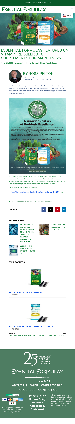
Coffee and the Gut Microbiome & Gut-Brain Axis (58, 227)
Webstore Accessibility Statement (13, 411)
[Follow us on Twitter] (40, 382)
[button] (44, 209)
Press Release (51, 63)
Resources (26, 390)
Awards (18, 63)
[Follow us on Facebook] (47, 382)
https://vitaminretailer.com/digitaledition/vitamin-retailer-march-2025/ (35, 192)
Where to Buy (52, 385)
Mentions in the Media (31, 63)
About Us (19, 385)
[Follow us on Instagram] (45, 382)
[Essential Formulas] (24, 9)
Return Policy (37, 399)
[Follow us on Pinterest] (50, 382)
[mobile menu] (72, 9)
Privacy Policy (37, 395)
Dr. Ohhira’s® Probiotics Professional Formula (31, 327)
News (42, 63)
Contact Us (47, 390)
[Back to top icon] (66, 420)
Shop (34, 385)
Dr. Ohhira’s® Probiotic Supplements (26, 292)
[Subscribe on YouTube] (42, 382)
